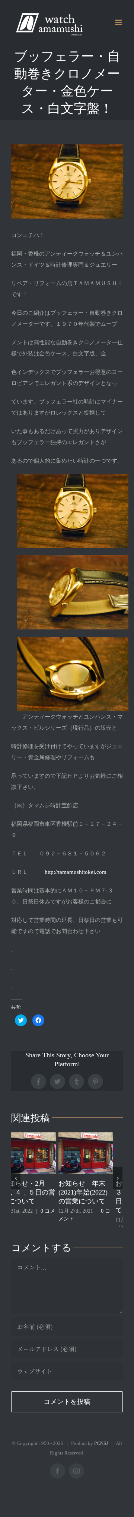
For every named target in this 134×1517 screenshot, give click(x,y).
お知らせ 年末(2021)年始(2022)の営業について (35, 1192)
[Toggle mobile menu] (119, 22)
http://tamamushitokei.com (75, 872)
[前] (15, 1182)
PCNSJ (101, 1450)
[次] (117, 1182)
